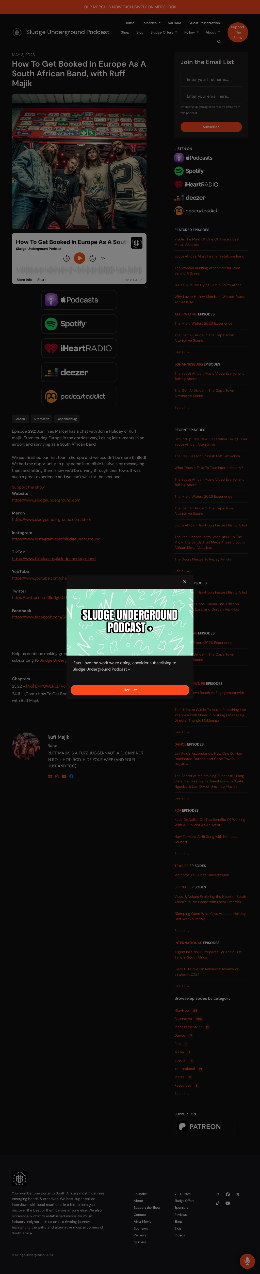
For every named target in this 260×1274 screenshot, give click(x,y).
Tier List (130, 690)
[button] (184, 582)
